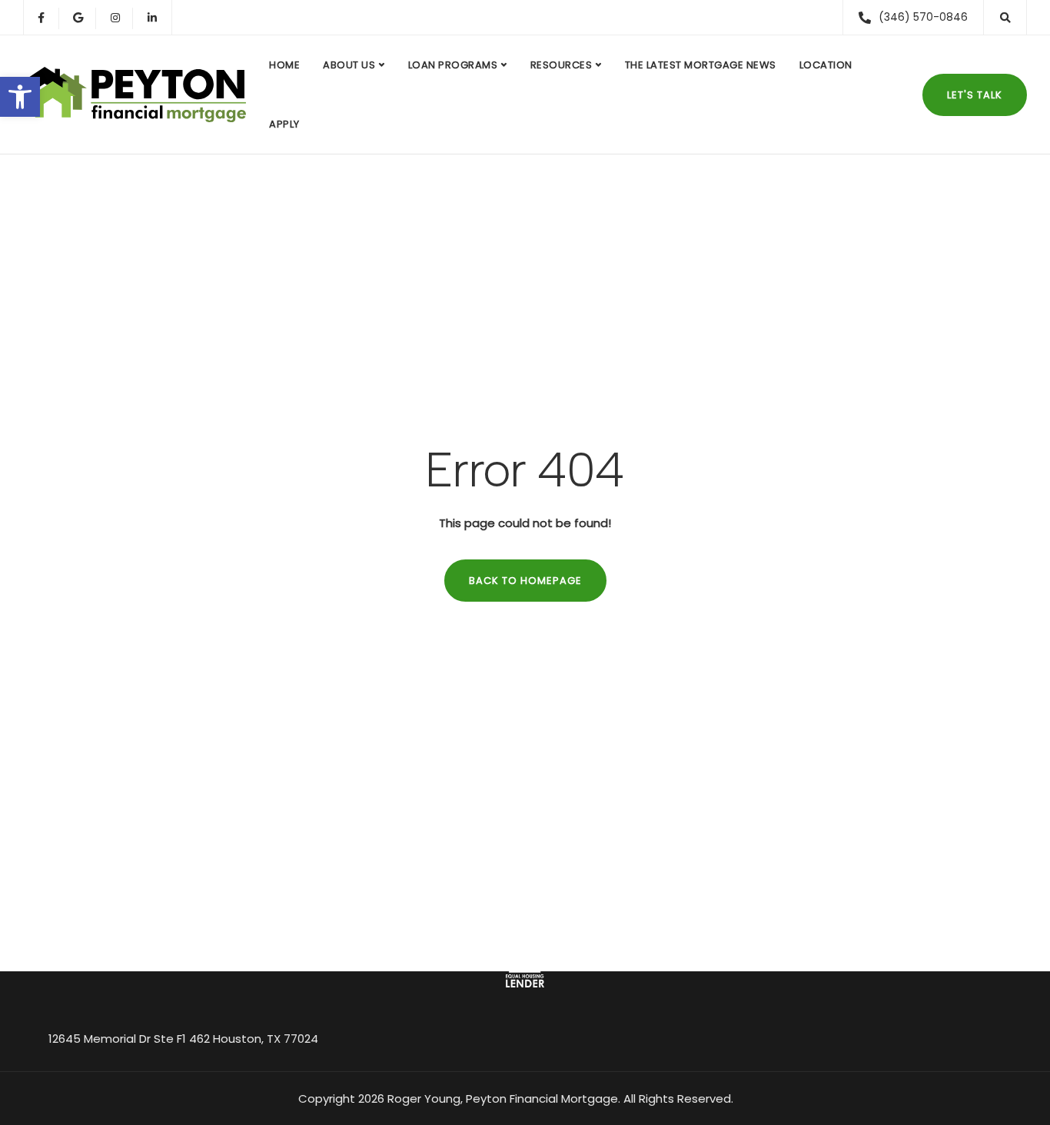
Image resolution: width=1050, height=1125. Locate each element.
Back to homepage (525, 580)
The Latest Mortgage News (700, 65)
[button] (20, 97)
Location (825, 65)
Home (284, 65)
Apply (284, 124)
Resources (561, 65)
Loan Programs (453, 65)
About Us (349, 65)
